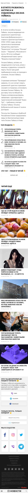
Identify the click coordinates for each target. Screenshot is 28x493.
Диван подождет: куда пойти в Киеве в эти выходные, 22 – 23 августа (12, 272)
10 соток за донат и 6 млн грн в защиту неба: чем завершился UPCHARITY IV (15, 164)
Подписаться (15, 423)
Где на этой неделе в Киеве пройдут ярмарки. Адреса (13, 212)
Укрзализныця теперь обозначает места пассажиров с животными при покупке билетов (12, 336)
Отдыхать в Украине (17, 3)
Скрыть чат (14, 175)
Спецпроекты (14, 463)
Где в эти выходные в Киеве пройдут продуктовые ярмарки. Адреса (13, 241)
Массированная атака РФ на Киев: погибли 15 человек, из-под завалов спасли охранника (13, 303)
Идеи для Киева (5, 3)
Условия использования (14, 456)
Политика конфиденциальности (14, 465)
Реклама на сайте (14, 460)
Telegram (15, 398)
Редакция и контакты (14, 458)
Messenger (15, 404)
